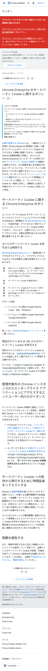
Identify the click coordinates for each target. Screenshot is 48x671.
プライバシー (17, 659)
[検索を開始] (28, 3)
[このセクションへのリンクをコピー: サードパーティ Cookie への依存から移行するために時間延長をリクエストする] (29, 485)
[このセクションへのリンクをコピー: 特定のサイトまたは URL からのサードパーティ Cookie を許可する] (39, 345)
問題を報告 (18, 560)
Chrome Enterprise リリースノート (28, 330)
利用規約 (5, 659)
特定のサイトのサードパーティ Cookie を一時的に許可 (26, 431)
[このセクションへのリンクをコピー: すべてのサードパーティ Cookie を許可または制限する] (25, 247)
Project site (6, 633)
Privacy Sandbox (8, 73)
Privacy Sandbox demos (12, 648)
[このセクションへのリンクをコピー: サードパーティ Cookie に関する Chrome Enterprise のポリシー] (10, 208)
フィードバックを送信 (14, 84)
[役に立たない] (32, 78)
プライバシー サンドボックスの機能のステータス (22, 38)
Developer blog (8, 617)
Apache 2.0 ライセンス (30, 592)
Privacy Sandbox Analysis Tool (14, 644)
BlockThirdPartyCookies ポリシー (17, 253)
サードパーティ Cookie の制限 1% (22, 162)
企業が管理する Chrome (13, 143)
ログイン (41, 3)
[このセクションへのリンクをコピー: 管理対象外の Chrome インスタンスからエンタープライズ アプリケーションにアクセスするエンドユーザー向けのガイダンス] (4, 400)
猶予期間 (18, 491)
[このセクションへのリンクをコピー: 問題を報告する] (26, 538)
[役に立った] (28, 78)
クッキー (7, 11)
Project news (7, 621)
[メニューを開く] (4, 3)
